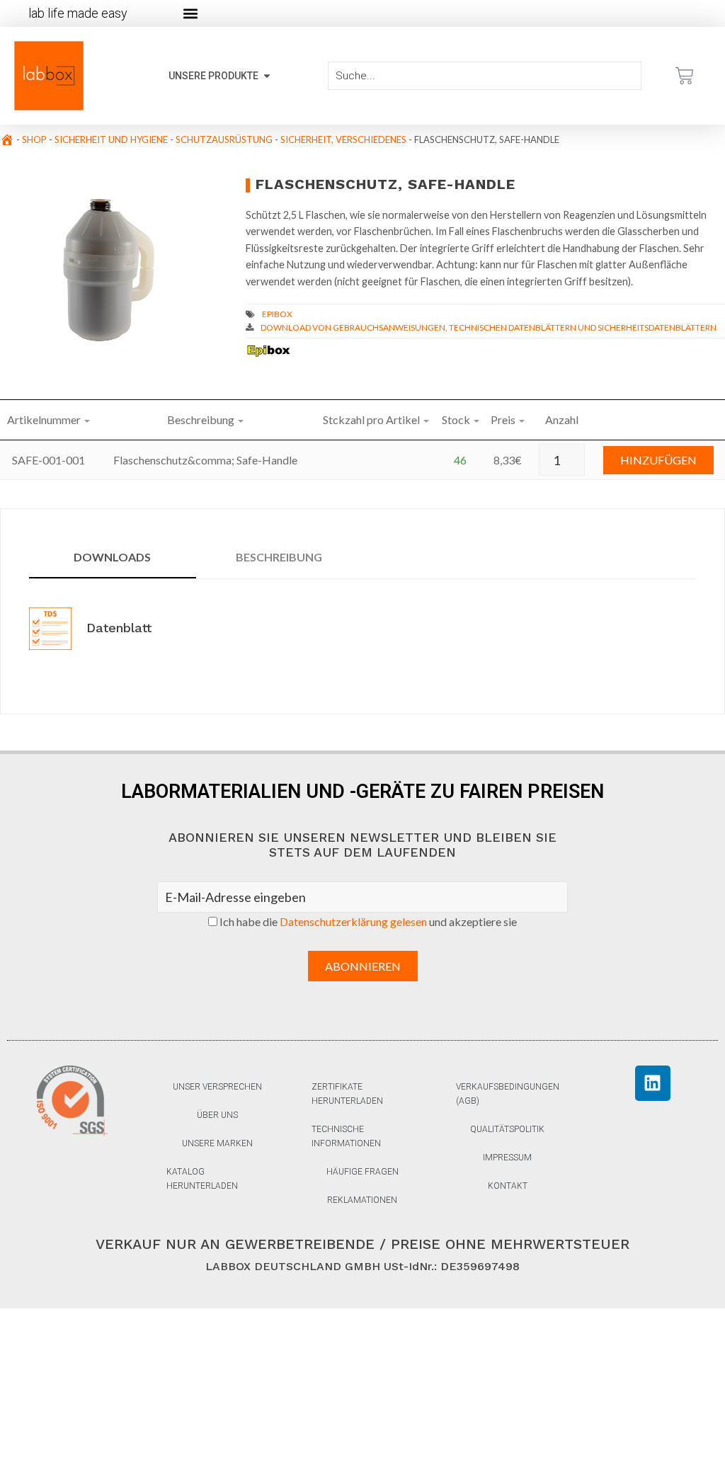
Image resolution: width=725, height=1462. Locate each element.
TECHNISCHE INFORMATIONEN (346, 1136)
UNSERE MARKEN (217, 1143)
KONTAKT (507, 1186)
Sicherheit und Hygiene (111, 139)
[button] (190, 13)
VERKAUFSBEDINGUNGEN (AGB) (507, 1094)
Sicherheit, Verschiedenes (343, 139)
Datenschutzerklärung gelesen (353, 921)
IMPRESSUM (507, 1158)
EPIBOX (277, 314)
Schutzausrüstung (224, 139)
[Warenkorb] (684, 75)
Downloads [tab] (112, 557)
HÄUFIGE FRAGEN (362, 1172)
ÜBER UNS (217, 1115)
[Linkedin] (652, 1083)
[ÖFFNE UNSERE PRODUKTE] (267, 76)
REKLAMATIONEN (362, 1200)
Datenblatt (117, 627)
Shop (34, 139)
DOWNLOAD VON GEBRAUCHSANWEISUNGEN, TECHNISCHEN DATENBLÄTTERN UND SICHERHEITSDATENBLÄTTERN (489, 327)
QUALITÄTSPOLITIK (507, 1129)
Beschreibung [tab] (279, 557)
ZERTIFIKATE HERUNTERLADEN (347, 1094)
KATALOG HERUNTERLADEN (202, 1179)
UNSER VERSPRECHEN (217, 1087)
